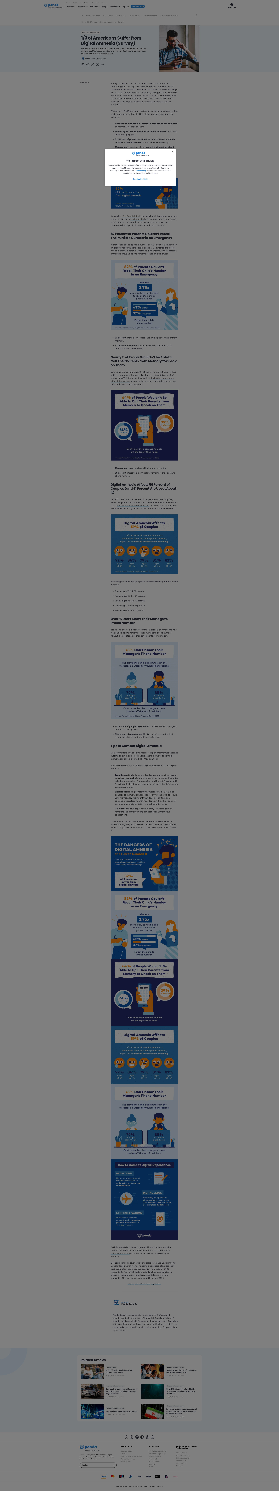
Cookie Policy (140, 170)
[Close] (172, 151)
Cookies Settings (140, 179)
